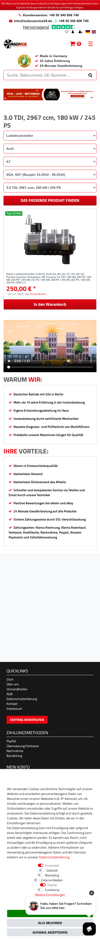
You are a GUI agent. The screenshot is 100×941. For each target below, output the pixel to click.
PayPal (11, 741)
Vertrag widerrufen (27, 719)
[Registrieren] (81, 32)
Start (10, 679)
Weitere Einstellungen (50, 894)
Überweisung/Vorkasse (23, 745)
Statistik (52, 870)
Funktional (52, 889)
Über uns (13, 684)
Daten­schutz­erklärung (54, 857)
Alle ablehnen (50, 922)
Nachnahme (15, 750)
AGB (10, 693)
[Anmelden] (73, 32)
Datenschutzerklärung (22, 698)
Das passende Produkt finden (50, 200)
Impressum (14, 708)
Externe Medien (52, 880)
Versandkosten (38, 294)
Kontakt (12, 703)
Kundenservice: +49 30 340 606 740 (51, 15)
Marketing (52, 875)
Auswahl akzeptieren (50, 932)
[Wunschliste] (66, 32)
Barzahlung (14, 755)
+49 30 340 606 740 (74, 21)
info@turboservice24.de (33, 21)
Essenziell (52, 865)
